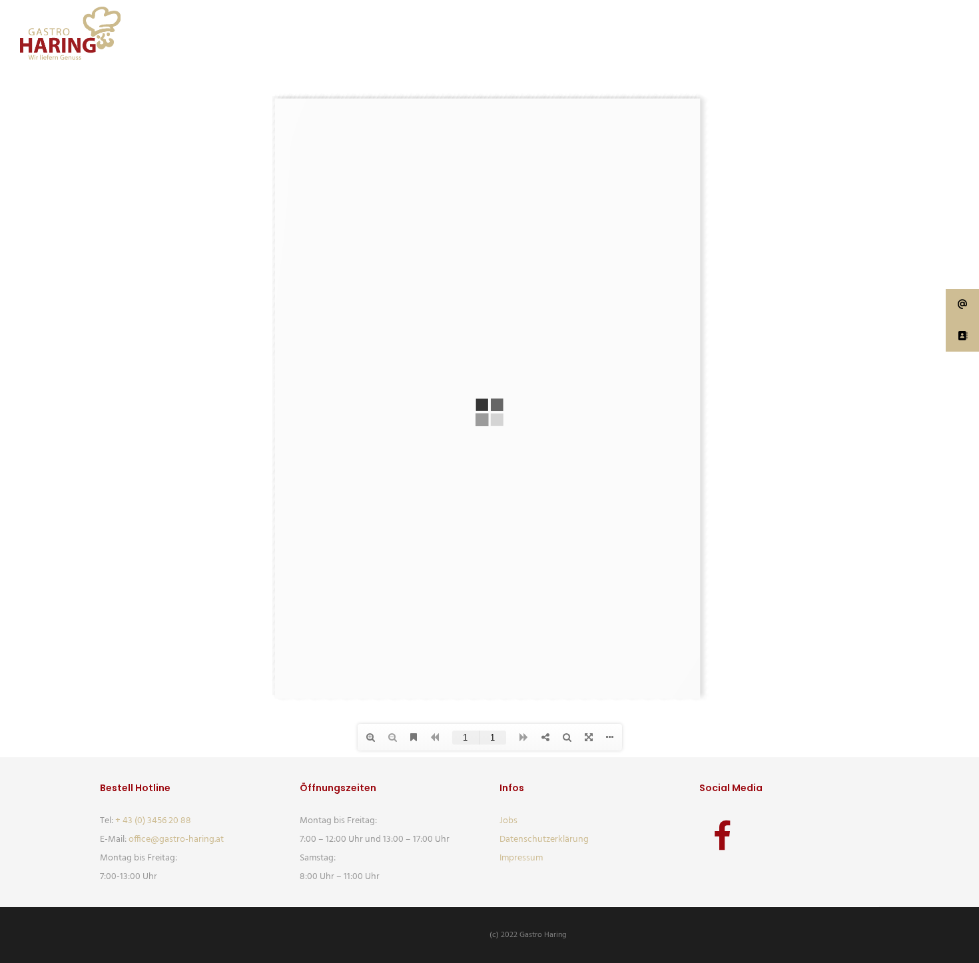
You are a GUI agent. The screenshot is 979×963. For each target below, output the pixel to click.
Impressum (521, 858)
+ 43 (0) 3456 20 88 (153, 820)
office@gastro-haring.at (176, 839)
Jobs (508, 820)
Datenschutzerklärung (544, 839)
